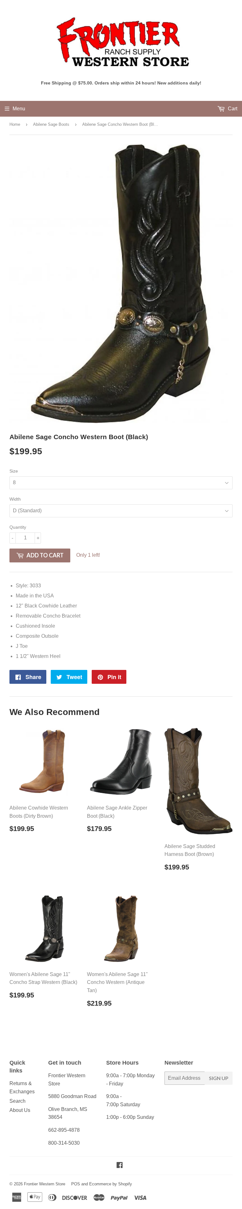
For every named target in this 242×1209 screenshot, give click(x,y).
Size (13, 471)
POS (75, 1184)
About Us (19, 1110)
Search (17, 1101)
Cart (232, 108)
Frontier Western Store (44, 1184)
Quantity (17, 527)
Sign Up (218, 1078)
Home (14, 124)
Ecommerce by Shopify (110, 1184)
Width (15, 499)
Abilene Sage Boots (51, 124)
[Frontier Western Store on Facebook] (119, 1165)
